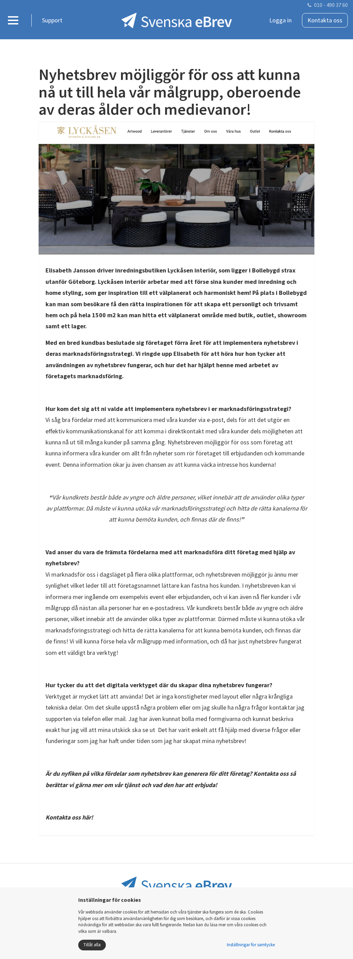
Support (52, 20)
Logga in (280, 20)
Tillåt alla (92, 945)
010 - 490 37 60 (331, 4)
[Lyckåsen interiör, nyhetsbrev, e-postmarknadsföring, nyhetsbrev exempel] (176, 188)
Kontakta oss (324, 20)
